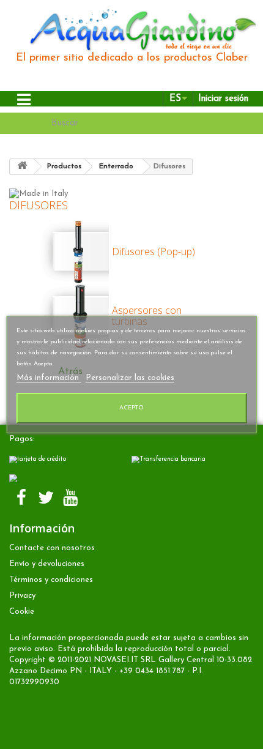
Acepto (131, 407)
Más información (49, 378)
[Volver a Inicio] (22, 166)
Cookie (21, 612)
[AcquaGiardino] (137, 29)
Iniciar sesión (223, 98)
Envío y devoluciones (46, 564)
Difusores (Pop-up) (153, 251)
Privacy (22, 596)
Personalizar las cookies (130, 378)
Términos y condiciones (51, 580)
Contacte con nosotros (52, 548)
